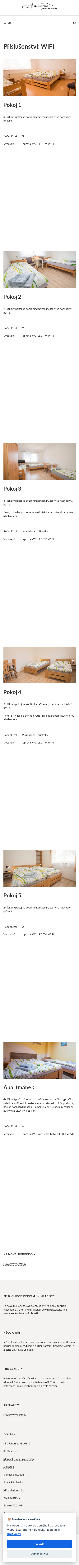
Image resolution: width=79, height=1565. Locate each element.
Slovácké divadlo (13, 1482)
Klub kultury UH (12, 1497)
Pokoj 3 (12, 488)
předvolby (14, 1533)
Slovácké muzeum (14, 1474)
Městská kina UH (13, 1490)
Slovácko (8, 1466)
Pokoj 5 (12, 895)
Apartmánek (18, 1087)
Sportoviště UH (12, 1505)
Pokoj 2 (12, 296)
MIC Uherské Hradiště (16, 1443)
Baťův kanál (10, 1451)
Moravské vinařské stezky (18, 1458)
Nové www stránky (14, 1263)
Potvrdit (39, 1544)
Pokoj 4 (12, 692)
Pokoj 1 (12, 104)
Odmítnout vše (40, 1553)
